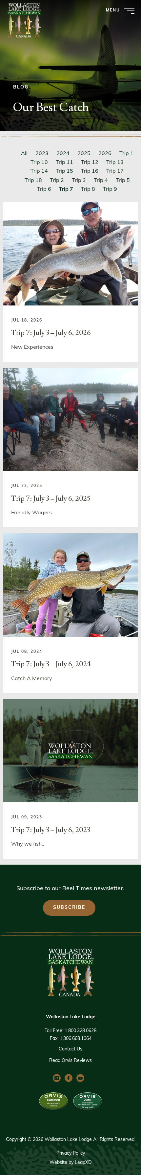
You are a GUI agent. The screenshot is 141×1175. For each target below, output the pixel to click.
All (24, 153)
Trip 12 (89, 162)
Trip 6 (44, 189)
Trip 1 (126, 153)
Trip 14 (39, 171)
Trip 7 (66, 189)
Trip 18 (33, 180)
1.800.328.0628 (80, 1030)
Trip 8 (88, 189)
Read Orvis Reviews (70, 1060)
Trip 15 (64, 171)
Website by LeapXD (70, 1162)
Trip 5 (123, 180)
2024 (63, 153)
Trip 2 (57, 180)
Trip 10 (39, 162)
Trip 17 (115, 171)
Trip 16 (89, 171)
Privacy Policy (70, 1153)
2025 (84, 153)
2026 (104, 153)
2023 (42, 153)
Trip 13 (115, 162)
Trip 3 (79, 180)
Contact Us (70, 1049)
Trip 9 (110, 189)
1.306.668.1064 (75, 1038)
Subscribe (69, 907)
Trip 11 (64, 162)
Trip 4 (101, 180)
